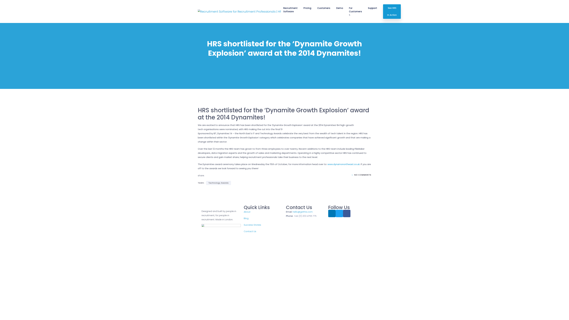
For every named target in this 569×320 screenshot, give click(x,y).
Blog (246, 218)
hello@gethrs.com (303, 211)
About (247, 211)
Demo (339, 8)
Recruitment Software (290, 10)
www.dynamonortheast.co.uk (343, 164)
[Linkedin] (332, 213)
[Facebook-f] (346, 213)
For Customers (355, 10)
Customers (323, 8)
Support (372, 8)
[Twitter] (339, 213)
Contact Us (250, 231)
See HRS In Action (392, 11)
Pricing (307, 8)
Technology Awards (218, 183)
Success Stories (252, 224)
